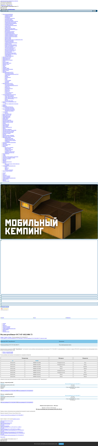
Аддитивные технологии (10, 18)
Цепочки (4, 71)
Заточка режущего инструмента (11, 36)
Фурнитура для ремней (9, 107)
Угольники (7, 81)
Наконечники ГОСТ (7, 57)
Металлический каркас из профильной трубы (14, 39)
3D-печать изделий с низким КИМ (9, 130)
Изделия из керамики (9, 147)
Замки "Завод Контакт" (9, 96)
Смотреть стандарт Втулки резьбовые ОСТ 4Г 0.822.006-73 (11, 415)
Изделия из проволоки (7, 113)
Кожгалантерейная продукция (8, 108)
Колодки (4, 134)
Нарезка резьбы (8, 37)
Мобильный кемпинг (7, 137)
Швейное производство (9, 152)
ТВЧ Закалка (7, 30)
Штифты (4, 160)
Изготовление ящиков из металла (11, 21)
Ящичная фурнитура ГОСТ (8, 72)
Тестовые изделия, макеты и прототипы (10, 156)
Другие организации (9, 169)
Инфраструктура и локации (10, 140)
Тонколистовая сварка (9, 55)
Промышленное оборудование (11, 53)
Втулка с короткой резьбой (8, 351)
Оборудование (5, 126)
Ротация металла (6, 153)
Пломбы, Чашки (6, 68)
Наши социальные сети (7, 127)
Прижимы (5, 143)
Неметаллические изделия (8, 122)
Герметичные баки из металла (11, 44)
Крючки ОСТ (7, 87)
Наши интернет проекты (7, 170)
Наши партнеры (6, 125)
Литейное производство (9, 50)
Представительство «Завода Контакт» (12, 163)
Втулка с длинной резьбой (8, 352)
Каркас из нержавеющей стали (11, 45)
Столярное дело (8, 150)
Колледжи (7, 167)
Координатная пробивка (9, 31)
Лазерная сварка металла (10, 33)
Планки (4, 123)
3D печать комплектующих (10, 47)
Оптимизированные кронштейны (9, 142)
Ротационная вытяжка (9, 40)
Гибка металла (8, 26)
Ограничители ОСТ (9, 88)
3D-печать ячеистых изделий (8, 131)
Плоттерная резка (8, 51)
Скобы (4, 154)
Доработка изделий (8, 15)
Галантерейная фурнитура (8, 106)
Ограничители (8, 77)
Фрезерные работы (8, 19)
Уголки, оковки (8, 80)
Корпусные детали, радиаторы (9, 136)
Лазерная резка (8, 27)
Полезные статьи (6, 331)
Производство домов (9, 138)
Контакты (5, 174)
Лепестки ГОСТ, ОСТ (7, 56)
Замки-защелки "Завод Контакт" (11, 97)
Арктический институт (7, 161)
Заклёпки (4, 67)
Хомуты (4, 102)
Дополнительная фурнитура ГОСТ (11, 74)
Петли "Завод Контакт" (9, 98)
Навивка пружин (8, 43)
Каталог (6, 337)
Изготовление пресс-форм (10, 28)
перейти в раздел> (16, 418)
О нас (4, 173)
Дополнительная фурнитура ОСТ (11, 85)
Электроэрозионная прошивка (11, 25)
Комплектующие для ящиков (8, 135)
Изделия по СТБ (6, 124)
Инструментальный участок (10, 49)
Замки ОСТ (7, 86)
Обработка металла (8, 16)
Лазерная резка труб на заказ (10, 22)
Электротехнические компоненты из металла (9, 0)
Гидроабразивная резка (9, 32)
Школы (6, 168)
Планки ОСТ (7, 90)
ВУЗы (6, 166)
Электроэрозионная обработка (11, 23)
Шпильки (4, 159)
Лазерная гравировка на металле (11, 34)
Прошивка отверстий (9, 24)
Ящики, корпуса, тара (7, 114)
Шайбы (4, 104)
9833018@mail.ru (11, 9)
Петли (6, 78)
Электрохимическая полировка (11, 42)
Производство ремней (9, 110)
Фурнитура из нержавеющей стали (9, 101)
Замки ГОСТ (7, 75)
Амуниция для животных (10, 109)
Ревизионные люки (6, 115)
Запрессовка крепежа (9, 46)
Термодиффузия (8, 54)
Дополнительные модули (10, 139)
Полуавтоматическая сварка (10, 52)
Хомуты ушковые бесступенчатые (11, 103)
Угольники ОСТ (8, 93)
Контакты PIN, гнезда (7, 63)
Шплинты (7, 82)
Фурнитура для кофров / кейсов (9, 157)
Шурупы (4, 65)
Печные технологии (9, 149)
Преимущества (6, 178)
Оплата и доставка (6, 176)
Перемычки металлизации (8, 69)
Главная (4, 172)
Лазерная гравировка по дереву (11, 35)
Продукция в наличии (9, 73)
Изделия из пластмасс (7, 120)
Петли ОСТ (7, 89)
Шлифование (7, 17)
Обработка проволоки (9, 41)
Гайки (4, 66)
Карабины (5, 105)
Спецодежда (5, 111)
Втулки (4, 61)
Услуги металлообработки (8, 14)
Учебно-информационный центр (9, 165)
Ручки (6, 79)
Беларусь (4, 162)
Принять (61, 443)
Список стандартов (6, 175)
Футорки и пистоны (7, 158)
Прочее (6, 99)
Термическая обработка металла (11, 29)
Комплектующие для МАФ (8, 121)
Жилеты (6, 112)
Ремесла (4, 146)
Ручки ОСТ (7, 91)
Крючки (6, 76)
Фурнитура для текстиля (10, 151)
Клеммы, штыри (6, 64)
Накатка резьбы (8, 38)
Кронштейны (5, 119)
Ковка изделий (8, 148)
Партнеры (7, 164)
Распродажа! (5, 145)
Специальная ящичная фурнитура (9, 94)
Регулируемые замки (9, 100)
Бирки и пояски (6, 70)
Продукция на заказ (6, 144)
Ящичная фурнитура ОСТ (8, 83)
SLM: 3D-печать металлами (8, 132)
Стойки (4, 155)
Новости (4, 179)
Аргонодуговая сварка (9, 48)
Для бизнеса (7, 141)
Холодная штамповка (9, 20)
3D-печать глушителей (7, 129)
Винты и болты (6, 62)
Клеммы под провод (7, 133)
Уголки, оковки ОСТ (9, 92)
